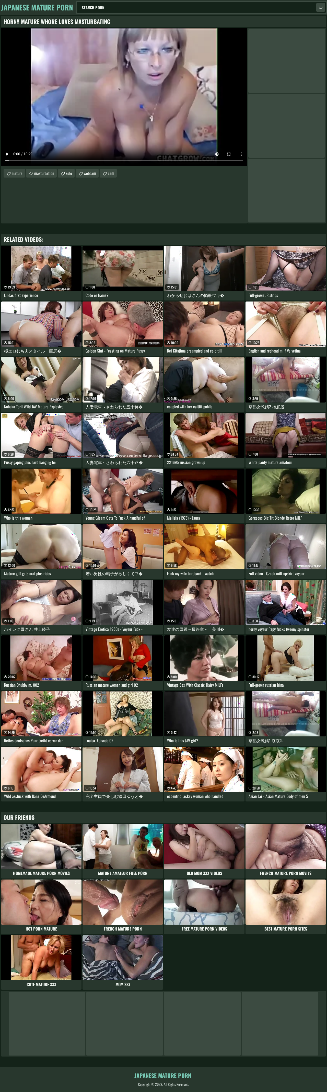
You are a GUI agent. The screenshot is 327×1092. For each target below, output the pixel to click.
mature (17, 173)
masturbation (44, 173)
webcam (90, 173)
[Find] (320, 7)
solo (69, 173)
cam (111, 173)
